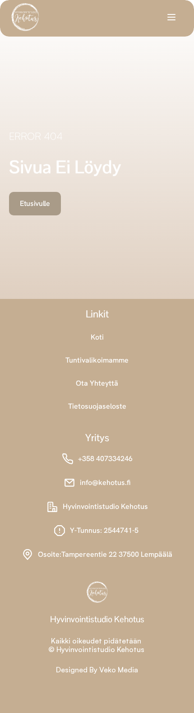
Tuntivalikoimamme (97, 360)
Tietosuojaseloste (97, 406)
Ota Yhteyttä (97, 383)
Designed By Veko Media (97, 669)
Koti (97, 337)
